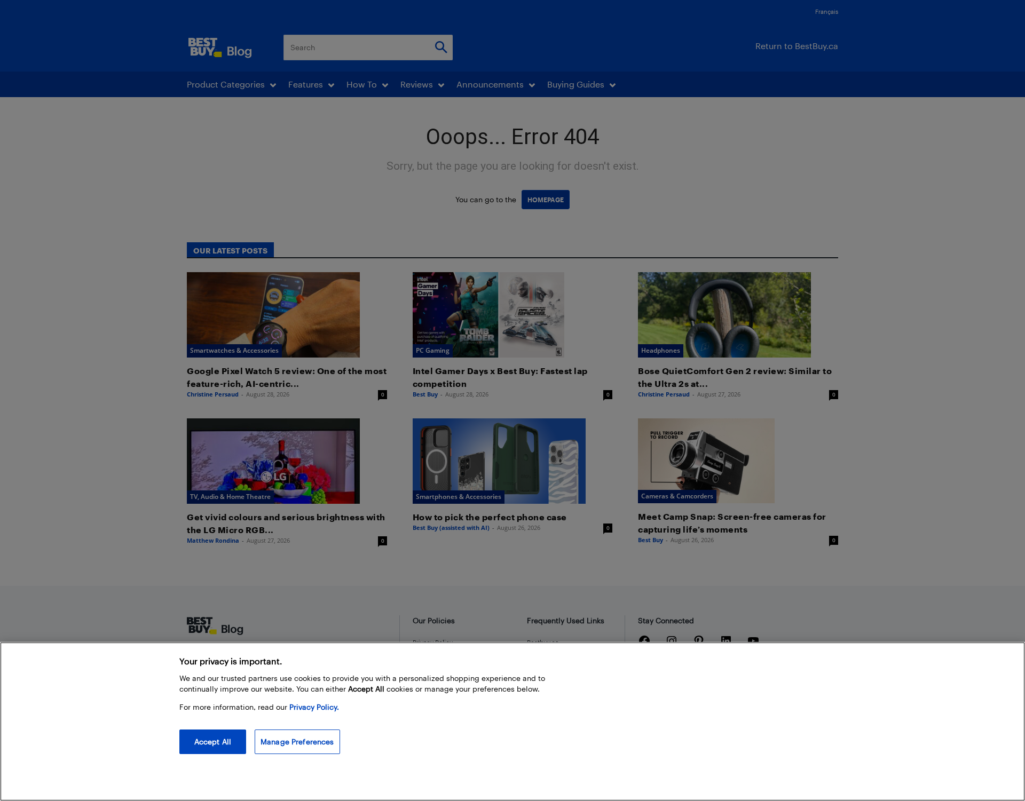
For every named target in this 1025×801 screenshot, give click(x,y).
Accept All (212, 741)
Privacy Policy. (314, 706)
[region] (512, 721)
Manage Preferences (297, 741)
